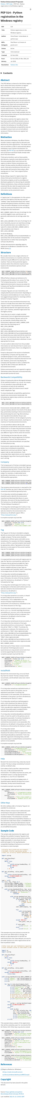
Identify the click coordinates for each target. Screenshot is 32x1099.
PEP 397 (11, 150)
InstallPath (5, 670)
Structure (6, 252)
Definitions (6, 194)
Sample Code (7, 830)
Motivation (6, 137)
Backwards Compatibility (11, 377)
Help (3, 758)
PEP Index (9, 4)
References (6, 1064)
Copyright (6, 1079)
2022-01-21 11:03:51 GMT (17, 1096)
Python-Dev (14, 65)
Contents (8, 73)
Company (5, 462)
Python (3, 4)
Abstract (5, 80)
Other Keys (5, 802)
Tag (2, 530)
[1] (10, 248)
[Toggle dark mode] (30, 9)
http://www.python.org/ (8, 515)
